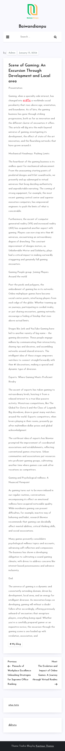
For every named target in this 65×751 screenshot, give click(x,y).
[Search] (55, 37)
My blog (16, 644)
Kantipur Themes (45, 746)
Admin (11, 53)
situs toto (13, 705)
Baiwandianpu (32, 27)
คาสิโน (27, 100)
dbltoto (12, 725)
